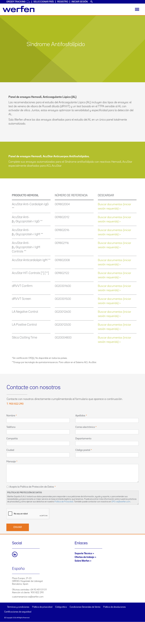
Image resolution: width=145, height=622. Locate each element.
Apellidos (80, 416)
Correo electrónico (85, 427)
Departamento (83, 438)
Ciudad (10, 450)
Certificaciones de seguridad (17, 612)
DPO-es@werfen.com (121, 502)
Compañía (12, 438)
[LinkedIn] (14, 554)
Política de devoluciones (114, 607)
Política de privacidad (42, 607)
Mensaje (11, 461)
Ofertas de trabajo (84, 557)
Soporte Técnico (83, 553)
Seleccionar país (43, 2)
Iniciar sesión (80, 2)
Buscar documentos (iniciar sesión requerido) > (114, 206)
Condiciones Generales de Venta (85, 607)
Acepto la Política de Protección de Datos (31, 487)
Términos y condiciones (18, 607)
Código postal (82, 450)
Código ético (61, 607)
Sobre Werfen (82, 561)
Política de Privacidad (64, 502)
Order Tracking (15, 2)
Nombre (10, 416)
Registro (62, 2)
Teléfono (10, 427)
